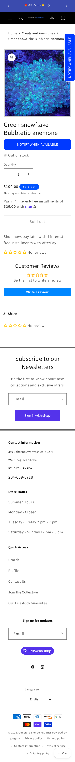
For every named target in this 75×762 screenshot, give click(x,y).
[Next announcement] (66, 5)
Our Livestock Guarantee (27, 603)
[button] (69, 58)
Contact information (27, 746)
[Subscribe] (60, 399)
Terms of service (55, 746)
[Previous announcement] (8, 5)
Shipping (9, 193)
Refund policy (56, 738)
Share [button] (12, 313)
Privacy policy (34, 738)
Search (13, 559)
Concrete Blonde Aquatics (35, 732)
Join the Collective (23, 592)
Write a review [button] (37, 292)
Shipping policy (40, 753)
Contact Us (17, 581)
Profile (13, 570)
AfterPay (49, 242)
